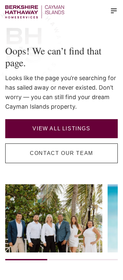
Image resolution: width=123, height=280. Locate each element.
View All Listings (61, 128)
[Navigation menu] (114, 11)
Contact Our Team (61, 153)
